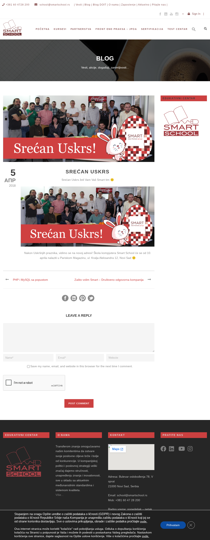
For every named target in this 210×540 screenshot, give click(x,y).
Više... (60, 494)
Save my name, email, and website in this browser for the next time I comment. (81, 366)
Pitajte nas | (160, 4)
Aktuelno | (144, 4)
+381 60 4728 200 (18, 4)
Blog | (88, 4)
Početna (43, 29)
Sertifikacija (152, 29)
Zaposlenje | (129, 4)
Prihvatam (173, 525)
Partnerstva (81, 29)
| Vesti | (79, 4)
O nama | (114, 4)
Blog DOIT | (100, 4)
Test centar (178, 29)
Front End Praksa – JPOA (116, 29)
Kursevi (60, 29)
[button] (196, 34)
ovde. (143, 521)
